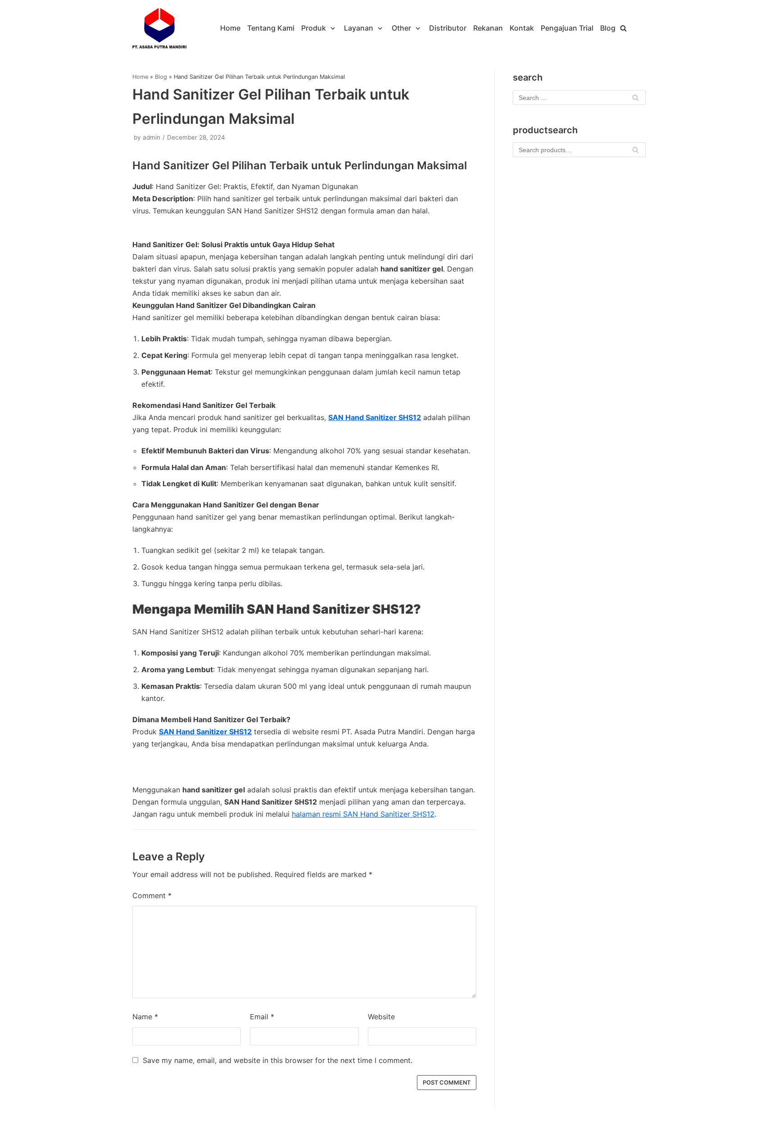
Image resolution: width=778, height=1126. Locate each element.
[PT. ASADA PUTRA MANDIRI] (159, 28)
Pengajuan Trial (567, 27)
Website (381, 1016)
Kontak (522, 27)
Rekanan (488, 27)
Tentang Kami (270, 27)
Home (230, 27)
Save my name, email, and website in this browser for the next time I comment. (277, 1060)
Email (262, 1016)
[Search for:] (579, 97)
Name (145, 1016)
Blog (607, 27)
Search (635, 152)
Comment (152, 895)
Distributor (447, 27)
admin (151, 137)
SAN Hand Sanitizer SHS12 (374, 417)
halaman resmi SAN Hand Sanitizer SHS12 (363, 813)
